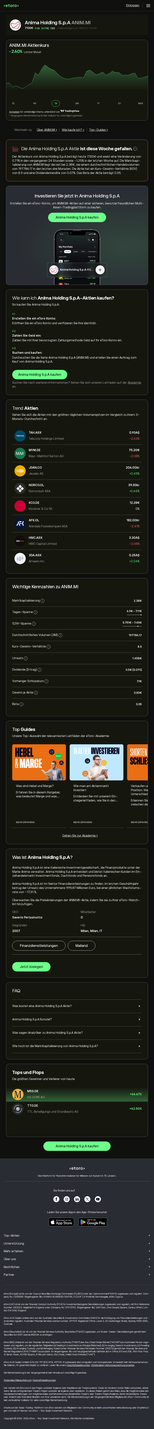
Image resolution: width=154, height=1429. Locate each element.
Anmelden (14, 112)
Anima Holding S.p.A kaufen (77, 217)
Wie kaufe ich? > (73, 130)
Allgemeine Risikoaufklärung (17, 1380)
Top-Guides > (98, 130)
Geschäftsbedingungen (78, 1365)
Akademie (134, 382)
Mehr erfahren (25, 822)
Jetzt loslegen (31, 967)
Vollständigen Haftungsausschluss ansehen (112, 1365)
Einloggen (132, 5)
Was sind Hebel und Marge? (35, 786)
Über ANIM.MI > (47, 130)
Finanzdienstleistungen (39, 946)
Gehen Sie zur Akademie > (80, 835)
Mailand (81, 946)
